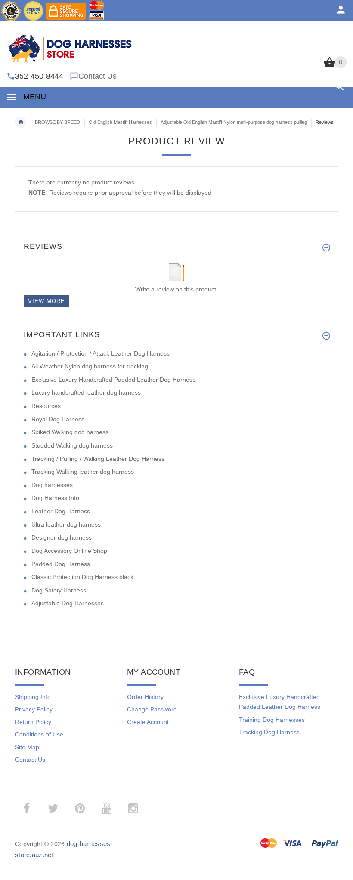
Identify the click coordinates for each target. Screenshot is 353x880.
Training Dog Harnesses (272, 719)
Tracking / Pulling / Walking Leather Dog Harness (97, 458)
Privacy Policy (34, 709)
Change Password (152, 709)
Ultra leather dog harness (66, 524)
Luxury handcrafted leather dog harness (86, 392)
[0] (329, 66)
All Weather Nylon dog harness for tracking (89, 366)
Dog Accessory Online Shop (69, 550)
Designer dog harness (61, 537)
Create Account (148, 721)
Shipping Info (33, 696)
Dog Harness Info (55, 497)
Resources (46, 405)
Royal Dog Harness (57, 419)
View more (46, 301)
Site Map (27, 747)
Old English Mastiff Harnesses (120, 122)
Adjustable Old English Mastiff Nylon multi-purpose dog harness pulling (234, 122)
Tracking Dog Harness (269, 732)
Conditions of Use (39, 734)
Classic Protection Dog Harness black (82, 576)
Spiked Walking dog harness (69, 432)
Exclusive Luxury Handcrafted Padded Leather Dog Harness (113, 379)
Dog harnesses (52, 484)
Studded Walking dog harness (72, 445)
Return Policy (33, 721)
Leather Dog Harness (60, 511)
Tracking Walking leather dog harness (82, 471)
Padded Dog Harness (60, 564)
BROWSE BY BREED (57, 122)
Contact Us (97, 76)
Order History (145, 696)
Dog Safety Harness (58, 590)
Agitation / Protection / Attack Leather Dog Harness (100, 353)
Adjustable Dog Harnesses (67, 603)
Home (20, 122)
